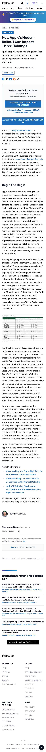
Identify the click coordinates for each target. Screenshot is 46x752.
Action (39, 8)
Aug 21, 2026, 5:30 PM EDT (26, 602)
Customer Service (33, 748)
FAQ (22, 748)
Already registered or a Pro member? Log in (23, 121)
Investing (29, 684)
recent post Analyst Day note (29, 159)
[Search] (22, 3)
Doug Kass (6, 722)
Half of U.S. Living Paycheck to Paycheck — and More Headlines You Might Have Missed (23, 489)
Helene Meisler (8, 718)
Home (20, 8)
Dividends (29, 688)
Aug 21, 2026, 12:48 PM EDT (27, 624)
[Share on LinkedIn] (10, 79)
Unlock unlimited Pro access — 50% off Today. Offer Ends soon (23, 111)
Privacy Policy (33, 744)
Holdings (29, 8)
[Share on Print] (18, 79)
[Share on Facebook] (3, 79)
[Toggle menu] (41, 3)
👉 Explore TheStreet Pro (23, 20)
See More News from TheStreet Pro (23, 642)
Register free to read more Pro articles (22, 104)
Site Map (10, 744)
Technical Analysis (33, 672)
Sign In (34, 3)
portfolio (14, 28)
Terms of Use (20, 744)
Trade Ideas (30, 676)
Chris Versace (7, 68)
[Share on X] (7, 79)
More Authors (8, 730)
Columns (28, 715)
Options (28, 692)
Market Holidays (12, 748)
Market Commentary (34, 680)
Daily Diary (30, 707)
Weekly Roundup (9, 684)
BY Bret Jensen (8, 635)
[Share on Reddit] (14, 79)
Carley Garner (8, 726)
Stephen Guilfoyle (10, 714)
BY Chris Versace (9, 602)
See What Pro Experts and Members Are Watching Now (25, 14)
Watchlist (29, 719)
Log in (13, 547)
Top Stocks (30, 711)
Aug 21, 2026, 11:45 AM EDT (26, 635)
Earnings (29, 696)
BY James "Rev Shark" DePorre (14, 589)
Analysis (6, 680)
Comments (8, 73)
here (25, 541)
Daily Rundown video (21, 130)
